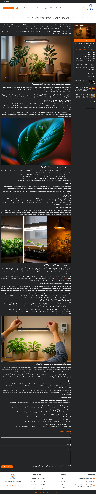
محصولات (77, 8)
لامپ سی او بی (43, 272)
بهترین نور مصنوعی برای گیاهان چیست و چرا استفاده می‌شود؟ (84, 44)
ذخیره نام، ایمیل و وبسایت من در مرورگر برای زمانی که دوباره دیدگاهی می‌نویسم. (51, 465)
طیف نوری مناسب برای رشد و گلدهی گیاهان (85, 58)
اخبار (51, 8)
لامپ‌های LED (91, 52)
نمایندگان (68, 8)
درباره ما (46, 8)
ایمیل (69, 439)
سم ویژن (36, 492)
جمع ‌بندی (91, 71)
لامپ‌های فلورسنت (90, 54)
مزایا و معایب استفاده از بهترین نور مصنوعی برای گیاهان (85, 68)
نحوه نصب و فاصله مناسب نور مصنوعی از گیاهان (85, 61)
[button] (74, 40)
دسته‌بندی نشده (78, 106)
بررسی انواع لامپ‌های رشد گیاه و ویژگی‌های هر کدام (84, 49)
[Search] (17, 8)
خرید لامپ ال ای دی (8, 311)
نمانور (83, 8)
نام (70, 433)
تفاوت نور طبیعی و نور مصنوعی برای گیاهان (85, 47)
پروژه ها (62, 8)
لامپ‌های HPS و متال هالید (88, 56)
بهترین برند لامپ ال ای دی (61, 278)
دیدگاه (69, 449)
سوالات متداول (90, 73)
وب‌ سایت (68, 444)
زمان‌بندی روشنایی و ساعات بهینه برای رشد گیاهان (85, 64)
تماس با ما (38, 8)
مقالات (56, 8)
